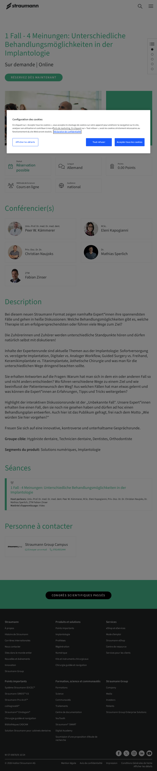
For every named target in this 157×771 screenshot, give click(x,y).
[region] (78, 131)
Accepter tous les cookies (129, 142)
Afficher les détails (25, 142)
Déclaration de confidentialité (67, 131)
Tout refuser (99, 142)
